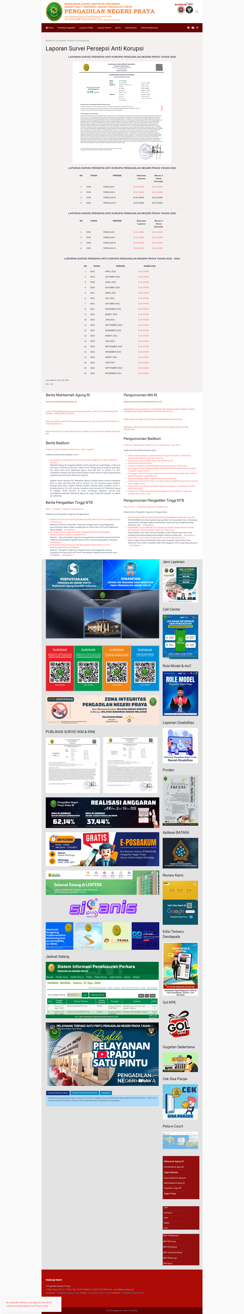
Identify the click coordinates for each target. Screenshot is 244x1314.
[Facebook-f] (188, 27)
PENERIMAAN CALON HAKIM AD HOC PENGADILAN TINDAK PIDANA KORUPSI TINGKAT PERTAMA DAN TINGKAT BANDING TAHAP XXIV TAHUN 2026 (159, 410)
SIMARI (166, 1223)
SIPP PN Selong (170, 1247)
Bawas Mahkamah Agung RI (175, 1178)
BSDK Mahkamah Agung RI (174, 1183)
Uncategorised (82, 41)
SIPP (166, 1208)
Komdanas (168, 1213)
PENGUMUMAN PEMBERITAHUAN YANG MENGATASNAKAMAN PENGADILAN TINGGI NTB (161, 517)
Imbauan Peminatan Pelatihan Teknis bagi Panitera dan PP (150, 461)
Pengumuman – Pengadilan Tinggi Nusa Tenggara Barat (146, 507)
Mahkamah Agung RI (174, 1161)
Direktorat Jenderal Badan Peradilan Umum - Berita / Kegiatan (70, 449)
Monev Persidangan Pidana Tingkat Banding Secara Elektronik (152, 479)
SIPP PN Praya (169, 1241)
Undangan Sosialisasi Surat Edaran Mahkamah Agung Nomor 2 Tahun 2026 (157, 466)
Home (50, 28)
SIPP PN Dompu (170, 1258)
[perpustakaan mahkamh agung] (74, 574)
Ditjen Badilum (170, 1172)
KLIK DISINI (157, 192)
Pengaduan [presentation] (105, 1093)
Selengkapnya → (70, 530)
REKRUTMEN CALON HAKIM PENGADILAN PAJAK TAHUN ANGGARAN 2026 (156, 538)
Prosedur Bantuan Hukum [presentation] (58, 1093)
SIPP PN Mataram (171, 1235)
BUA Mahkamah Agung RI (174, 1167)
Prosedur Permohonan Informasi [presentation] (84, 1093)
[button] (196, 11)
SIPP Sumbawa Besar (172, 1252)
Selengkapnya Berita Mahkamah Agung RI (61, 401)
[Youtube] (193, 27)
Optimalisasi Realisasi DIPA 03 (140, 463)
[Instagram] (197, 27)
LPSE (166, 1228)
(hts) (136, 1311)
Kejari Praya (169, 1193)
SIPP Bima (167, 1263)
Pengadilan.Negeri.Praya (133, 1293)
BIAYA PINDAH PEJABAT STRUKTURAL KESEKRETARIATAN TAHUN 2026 (153, 419)
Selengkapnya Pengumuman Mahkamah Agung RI (143, 401)
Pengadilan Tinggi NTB (172, 1188)
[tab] (58, 1093)
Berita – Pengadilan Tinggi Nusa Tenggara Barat (64, 509)
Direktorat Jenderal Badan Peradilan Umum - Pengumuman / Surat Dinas (152, 445)
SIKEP (166, 1218)
